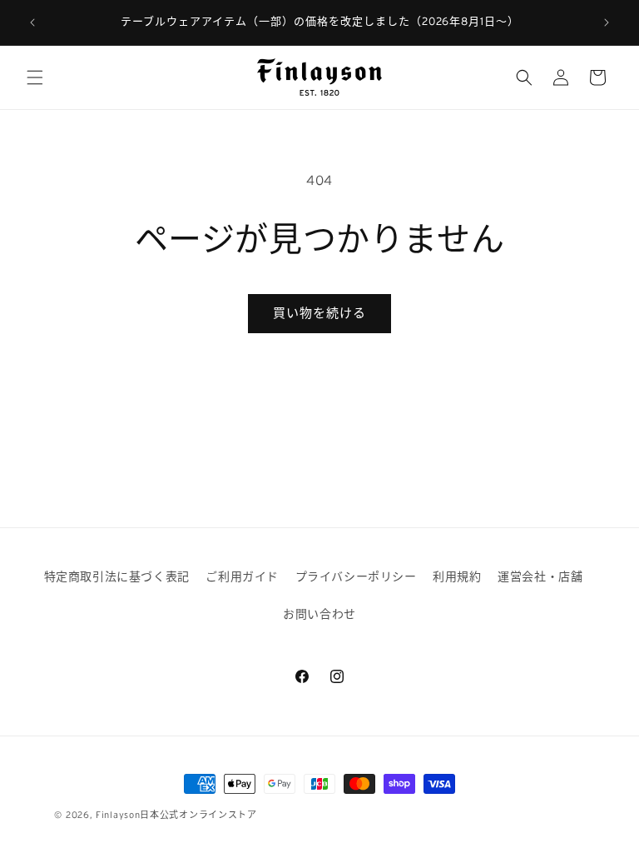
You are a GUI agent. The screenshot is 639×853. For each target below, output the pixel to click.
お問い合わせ (319, 614)
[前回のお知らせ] (32, 22)
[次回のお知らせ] (606, 22)
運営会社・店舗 (540, 576)
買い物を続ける (319, 313)
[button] (35, 77)
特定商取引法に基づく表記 (117, 576)
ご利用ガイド (242, 576)
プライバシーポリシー (356, 576)
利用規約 (457, 576)
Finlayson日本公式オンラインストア (176, 815)
